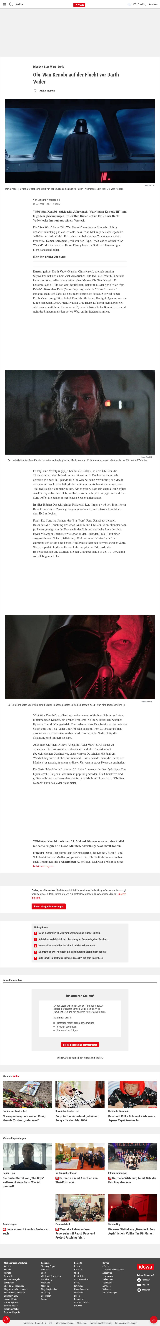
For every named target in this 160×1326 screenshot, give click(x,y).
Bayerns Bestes (11, 1305)
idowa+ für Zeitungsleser (113, 1269)
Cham (43, 1273)
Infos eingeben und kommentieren (80, 1044)
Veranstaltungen (109, 1292)
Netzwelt (78, 1305)
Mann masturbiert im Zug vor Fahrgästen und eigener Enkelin (69, 933)
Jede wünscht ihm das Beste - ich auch (26, 1231)
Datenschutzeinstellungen (126, 1323)
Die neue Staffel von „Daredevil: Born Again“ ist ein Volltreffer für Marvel (131, 1231)
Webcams (106, 1289)
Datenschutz (40, 1323)
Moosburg (45, 1292)
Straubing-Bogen (48, 1266)
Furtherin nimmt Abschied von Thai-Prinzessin (76, 1180)
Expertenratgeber (11, 1309)
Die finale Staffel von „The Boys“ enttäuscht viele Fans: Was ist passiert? (23, 1182)
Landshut (45, 1269)
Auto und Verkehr (81, 1302)
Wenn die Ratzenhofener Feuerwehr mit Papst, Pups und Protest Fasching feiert (75, 1233)
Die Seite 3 (78, 1276)
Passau (44, 1299)
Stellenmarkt (107, 1279)
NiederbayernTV (11, 1302)
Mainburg (45, 1286)
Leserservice (107, 1276)
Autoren (7, 1266)
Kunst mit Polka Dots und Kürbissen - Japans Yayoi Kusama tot (131, 1118)
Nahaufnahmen (81, 1289)
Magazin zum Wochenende (16, 1289)
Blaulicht (78, 1269)
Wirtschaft (78, 1292)
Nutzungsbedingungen (65, 1323)
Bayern (77, 1266)
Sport (76, 1273)
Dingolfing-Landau (49, 1289)
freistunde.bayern (43, 866)
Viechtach (45, 1282)
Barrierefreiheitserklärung (101, 1323)
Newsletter (8, 1276)
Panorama (78, 1299)
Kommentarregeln (12, 1279)
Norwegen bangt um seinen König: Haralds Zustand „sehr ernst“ (24, 1118)
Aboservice (107, 1273)
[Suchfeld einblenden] (11, 4)
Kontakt (7, 1269)
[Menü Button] (4, 4)
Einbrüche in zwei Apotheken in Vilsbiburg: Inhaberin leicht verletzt (72, 951)
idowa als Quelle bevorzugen (48, 906)
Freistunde (78, 1286)
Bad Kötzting (46, 1279)
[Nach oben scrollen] (154, 1319)
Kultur (19, 4)
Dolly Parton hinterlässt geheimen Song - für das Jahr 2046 (76, 1118)
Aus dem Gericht (81, 1279)
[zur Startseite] (146, 1265)
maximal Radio (10, 1299)
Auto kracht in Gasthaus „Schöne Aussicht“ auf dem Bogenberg (70, 958)
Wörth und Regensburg (51, 1276)
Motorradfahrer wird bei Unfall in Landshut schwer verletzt (67, 945)
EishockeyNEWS (11, 1296)
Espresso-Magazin (12, 1312)
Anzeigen (106, 1286)
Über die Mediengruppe (14, 1286)
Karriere (7, 1273)
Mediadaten (82, 1323)
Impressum (28, 1323)
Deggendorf (46, 1296)
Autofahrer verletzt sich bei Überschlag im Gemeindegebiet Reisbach (73, 939)
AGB (50, 1323)
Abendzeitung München (14, 1292)
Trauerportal (107, 1282)
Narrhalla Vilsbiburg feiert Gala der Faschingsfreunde (132, 1180)
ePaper (105, 1266)
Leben (77, 1296)
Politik (77, 1282)
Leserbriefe (9, 1282)
